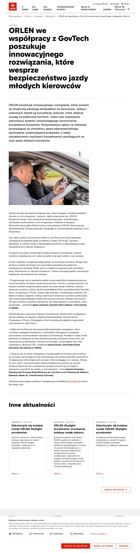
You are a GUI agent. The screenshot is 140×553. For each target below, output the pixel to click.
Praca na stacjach (120, 8)
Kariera (107, 9)
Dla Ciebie (35, 8)
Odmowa (124, 546)
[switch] (31, 533)
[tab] (25, 8)
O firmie (25, 8)
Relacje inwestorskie (88, 8)
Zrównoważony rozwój (65, 8)
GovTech (73, 381)
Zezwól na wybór (103, 546)
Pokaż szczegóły (97, 534)
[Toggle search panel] (128, 9)
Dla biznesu (48, 8)
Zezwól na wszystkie (75, 546)
